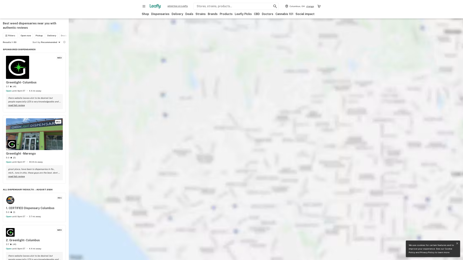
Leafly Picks (243, 14)
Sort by (36, 42)
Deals (189, 14)
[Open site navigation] (144, 6)
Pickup (39, 35)
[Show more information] (64, 42)
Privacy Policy (427, 252)
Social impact (305, 14)
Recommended (49, 42)
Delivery (177, 14)
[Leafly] (155, 6)
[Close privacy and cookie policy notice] (457, 243)
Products (226, 14)
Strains (201, 14)
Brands (213, 14)
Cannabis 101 (284, 14)
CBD (257, 14)
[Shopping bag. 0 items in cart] (319, 6)
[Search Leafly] (275, 6)
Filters (11, 35)
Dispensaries (160, 14)
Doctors (267, 14)
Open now (26, 35)
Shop (145, 14)
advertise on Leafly (177, 6)
